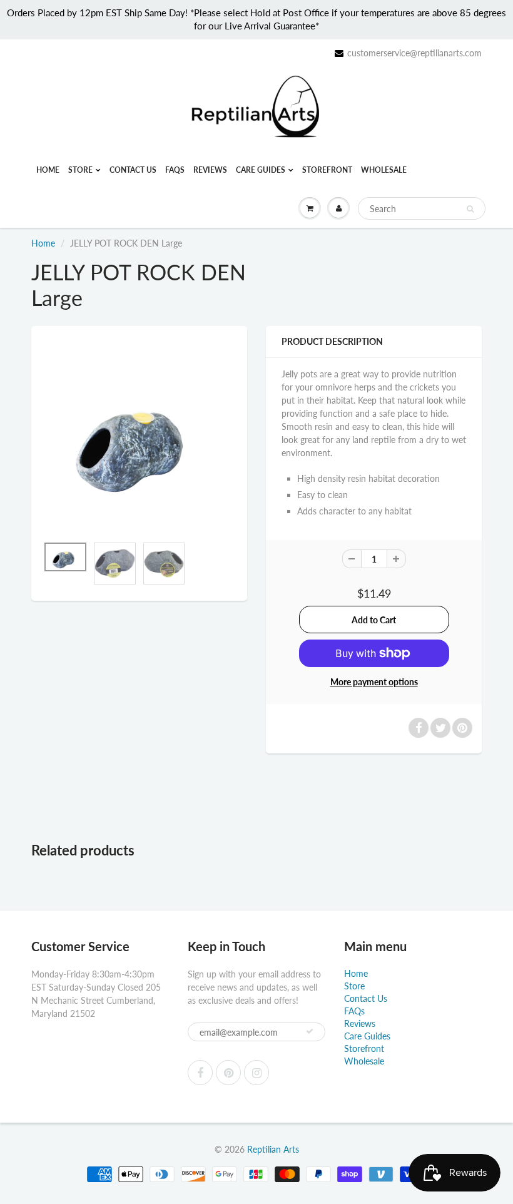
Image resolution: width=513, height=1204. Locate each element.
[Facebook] (200, 1072)
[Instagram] (256, 1072)
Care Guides (260, 170)
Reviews (210, 170)
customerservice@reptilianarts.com (414, 53)
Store (80, 170)
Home (47, 170)
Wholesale (384, 170)
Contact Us (132, 170)
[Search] (470, 209)
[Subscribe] (309, 1031)
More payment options (374, 681)
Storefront (327, 170)
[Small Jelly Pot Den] (139, 437)
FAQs (175, 170)
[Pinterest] (228, 1072)
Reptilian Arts (273, 1149)
